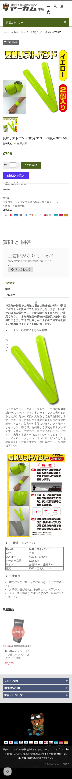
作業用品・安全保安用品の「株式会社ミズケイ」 (29, 202)
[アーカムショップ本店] (36, 724)
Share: (7, 189)
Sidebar (12, 42)
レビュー (10, 294)
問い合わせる (22, 269)
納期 (7, 288)
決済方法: (7, 209)
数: (5, 165)
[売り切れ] (18, 623)
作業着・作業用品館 (14, 205)
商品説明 (10, 283)
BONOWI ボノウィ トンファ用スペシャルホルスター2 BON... (17, 654)
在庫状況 (7, 143)
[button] (47, 165)
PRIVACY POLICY (53, 764)
